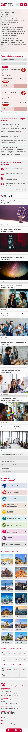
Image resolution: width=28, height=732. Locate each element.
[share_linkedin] (20, 730)
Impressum (5, 727)
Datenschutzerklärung (8, 724)
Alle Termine (9, 85)
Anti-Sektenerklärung (8, 720)
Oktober (8, 659)
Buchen (21, 85)
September (22, 653)
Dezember (22, 659)
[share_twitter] (16, 730)
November (15, 659)
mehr (3, 49)
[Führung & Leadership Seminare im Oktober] (21, 4)
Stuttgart (5, 81)
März (23, 669)
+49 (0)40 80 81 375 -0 (10, 693)
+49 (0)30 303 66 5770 (10, 704)
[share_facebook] (12, 730)
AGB (3, 717)
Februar (16, 669)
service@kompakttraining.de (9, 708)
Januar (8, 669)
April (8, 675)
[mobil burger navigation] (17, 4)
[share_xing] (8, 730)
